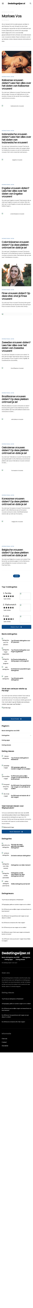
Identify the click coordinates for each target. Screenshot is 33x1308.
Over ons (4, 1038)
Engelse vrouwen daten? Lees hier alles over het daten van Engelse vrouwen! (15, 192)
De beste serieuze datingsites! (20, 856)
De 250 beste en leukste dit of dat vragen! (20, 796)
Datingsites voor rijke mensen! (20, 865)
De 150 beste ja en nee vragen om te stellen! (14, 927)
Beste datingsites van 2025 (10, 730)
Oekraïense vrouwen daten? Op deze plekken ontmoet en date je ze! (15, 450)
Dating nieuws (6, 745)
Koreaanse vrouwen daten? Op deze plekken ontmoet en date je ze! (15, 501)
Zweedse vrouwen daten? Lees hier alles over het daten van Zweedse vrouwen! (16, 347)
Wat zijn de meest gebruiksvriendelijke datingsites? (17, 846)
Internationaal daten (8, 76)
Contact (4, 1042)
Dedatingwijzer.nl (16, 3)
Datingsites (5, 735)
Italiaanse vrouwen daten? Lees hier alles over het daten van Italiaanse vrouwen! (16, 84)
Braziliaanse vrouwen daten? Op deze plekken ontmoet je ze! (15, 399)
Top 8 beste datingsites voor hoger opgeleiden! (20, 651)
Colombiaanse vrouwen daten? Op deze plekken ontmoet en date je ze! (15, 244)
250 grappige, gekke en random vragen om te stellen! (20, 768)
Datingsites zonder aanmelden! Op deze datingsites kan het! (18, 874)
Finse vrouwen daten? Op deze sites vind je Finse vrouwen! (16, 296)
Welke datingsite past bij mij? (20, 884)
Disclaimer (5, 1045)
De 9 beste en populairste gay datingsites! (20, 669)
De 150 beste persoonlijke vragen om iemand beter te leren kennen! (20, 777)
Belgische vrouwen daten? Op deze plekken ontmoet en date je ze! (15, 552)
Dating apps (6, 740)
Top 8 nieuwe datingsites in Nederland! (20, 758)
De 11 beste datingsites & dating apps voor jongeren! (20, 660)
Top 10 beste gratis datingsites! (17, 679)
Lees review (7, 599)
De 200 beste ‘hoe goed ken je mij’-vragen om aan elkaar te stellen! (20, 787)
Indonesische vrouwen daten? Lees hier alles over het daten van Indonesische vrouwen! (16, 138)
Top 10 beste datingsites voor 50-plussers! (20, 641)
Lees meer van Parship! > (14, 704)
